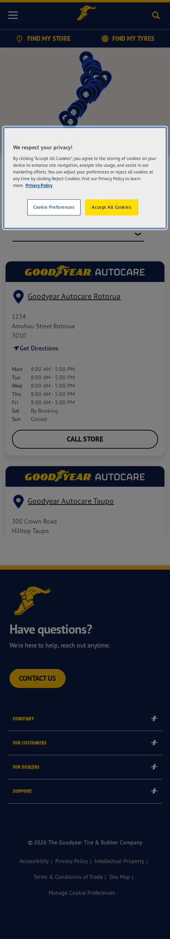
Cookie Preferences (53, 207)
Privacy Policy (39, 186)
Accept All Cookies (111, 207)
